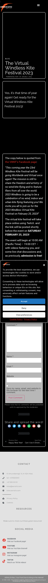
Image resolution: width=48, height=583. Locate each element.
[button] (44, 265)
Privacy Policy (30, 319)
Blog (7, 59)
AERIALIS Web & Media (31, 580)
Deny (24, 308)
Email (9, 366)
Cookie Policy (16, 319)
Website (10, 376)
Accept (24, 301)
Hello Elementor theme (29, 581)
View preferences (24, 315)
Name (9, 356)
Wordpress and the (18, 581)
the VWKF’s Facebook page (20, 162)
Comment (11, 325)
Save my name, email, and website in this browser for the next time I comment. (23, 390)
